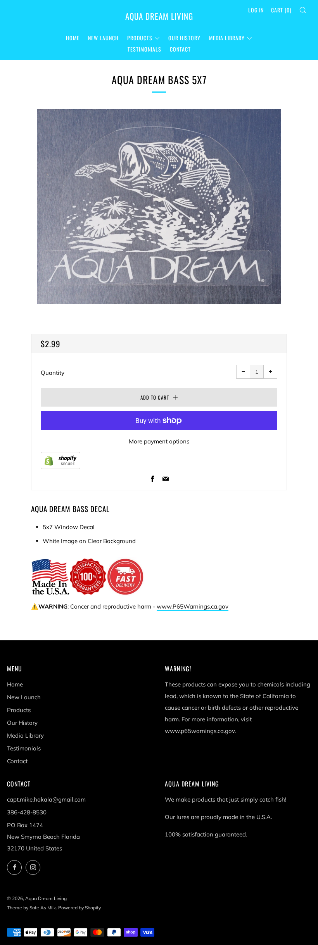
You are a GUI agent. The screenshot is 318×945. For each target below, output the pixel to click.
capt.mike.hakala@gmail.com (46, 799)
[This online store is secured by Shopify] (60, 460)
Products (139, 38)
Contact (180, 49)
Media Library (227, 38)
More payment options (159, 441)
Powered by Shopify (79, 908)
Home (73, 38)
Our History (184, 38)
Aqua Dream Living (159, 16)
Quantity (52, 372)
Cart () (281, 10)
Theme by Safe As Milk (31, 908)
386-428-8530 (27, 812)
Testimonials (144, 49)
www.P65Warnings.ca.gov (192, 606)
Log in (256, 10)
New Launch (103, 38)
